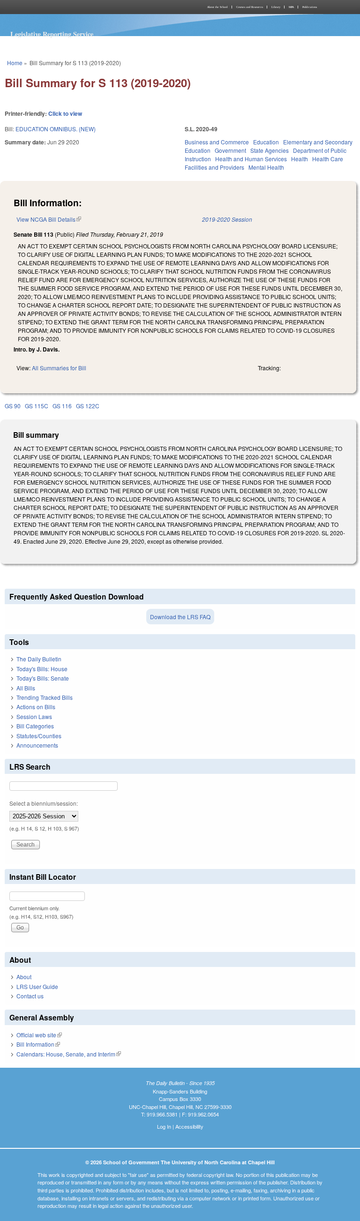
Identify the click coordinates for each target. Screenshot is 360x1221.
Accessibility (189, 1126)
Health (299, 159)
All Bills (25, 688)
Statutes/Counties (38, 736)
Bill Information (38, 1044)
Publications (309, 7)
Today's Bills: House (42, 669)
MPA (291, 7)
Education (266, 142)
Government (230, 150)
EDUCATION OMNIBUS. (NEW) (55, 129)
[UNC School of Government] (90, 7)
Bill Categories (35, 726)
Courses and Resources (249, 7)
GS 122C (87, 406)
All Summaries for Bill (59, 368)
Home (14, 63)
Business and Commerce (217, 142)
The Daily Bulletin (38, 659)
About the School (217, 7)
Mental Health (266, 167)
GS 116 (62, 406)
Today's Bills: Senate (42, 678)
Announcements (37, 745)
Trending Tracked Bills (44, 697)
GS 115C (36, 406)
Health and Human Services (251, 159)
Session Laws (34, 716)
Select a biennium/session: (43, 803)
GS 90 (13, 406)
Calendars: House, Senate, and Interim (68, 1054)
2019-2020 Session (227, 219)
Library (275, 7)
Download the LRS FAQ (180, 617)
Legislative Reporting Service (51, 34)
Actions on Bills (35, 707)
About (23, 977)
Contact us (30, 996)
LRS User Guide (37, 986)
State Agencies (269, 150)
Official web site (39, 1035)
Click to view (65, 113)
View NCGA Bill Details (48, 219)
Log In (164, 1126)
